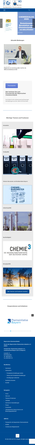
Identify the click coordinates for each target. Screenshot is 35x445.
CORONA (7, 400)
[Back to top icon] (17, 436)
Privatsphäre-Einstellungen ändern (15, 373)
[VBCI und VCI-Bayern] (12, 4)
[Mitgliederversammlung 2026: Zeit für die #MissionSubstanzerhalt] (17, 54)
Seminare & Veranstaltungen (12, 402)
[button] (17, 323)
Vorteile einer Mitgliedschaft (12, 426)
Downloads (8, 407)
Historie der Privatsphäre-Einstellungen (16, 375)
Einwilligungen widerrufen (13, 377)
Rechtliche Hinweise (10, 380)
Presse (7, 405)
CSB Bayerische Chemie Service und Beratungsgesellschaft (14, 410)
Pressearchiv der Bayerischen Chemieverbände (16, 422)
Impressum (8, 368)
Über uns (7, 396)
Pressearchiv (12, 85)
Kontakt (7, 382)
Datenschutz (8, 370)
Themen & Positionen (10, 398)
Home (6, 393)
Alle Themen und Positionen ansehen (17, 291)
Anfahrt (7, 424)
